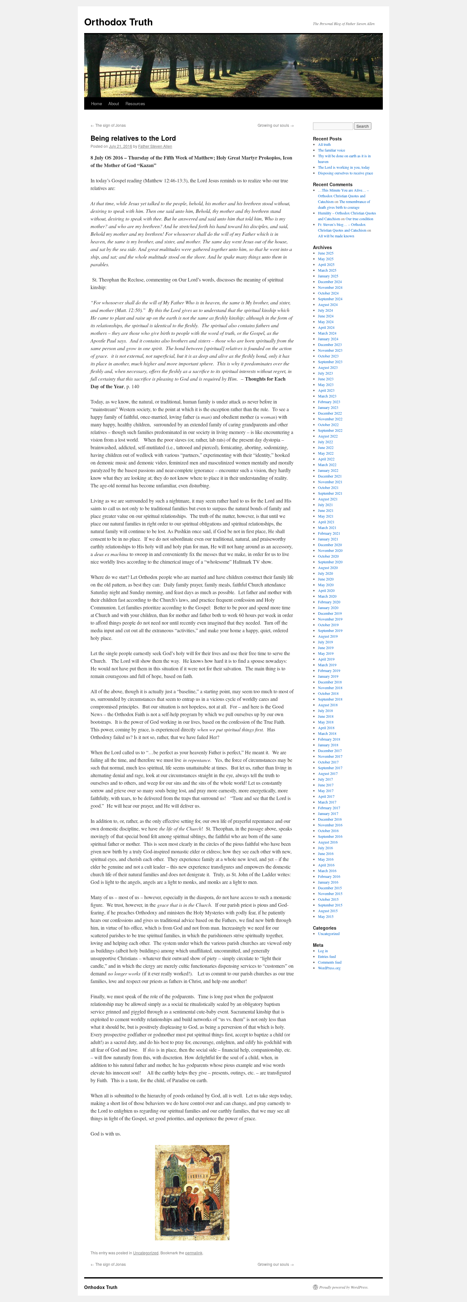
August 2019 (328, 636)
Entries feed (327, 956)
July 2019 (325, 641)
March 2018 (327, 733)
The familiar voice (331, 150)
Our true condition (359, 218)
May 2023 (326, 384)
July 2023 (325, 373)
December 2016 (330, 819)
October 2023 (328, 355)
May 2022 (326, 453)
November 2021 (330, 481)
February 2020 (329, 601)
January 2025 (328, 275)
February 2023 (329, 401)
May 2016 (326, 859)
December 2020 (330, 544)
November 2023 (330, 350)
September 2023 (330, 361)
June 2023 (326, 378)
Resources (135, 103)
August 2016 (328, 841)
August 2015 (328, 910)
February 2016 (329, 876)
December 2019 (330, 613)
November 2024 (330, 287)
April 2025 (326, 264)
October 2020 (328, 556)
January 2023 (328, 407)
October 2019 (328, 624)
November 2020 (330, 550)
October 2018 (328, 693)
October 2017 (328, 761)
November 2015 (330, 893)
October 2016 (328, 830)
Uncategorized (146, 1252)
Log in (323, 950)
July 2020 (325, 573)
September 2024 (330, 298)
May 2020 (326, 584)
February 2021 (329, 533)
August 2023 (328, 367)
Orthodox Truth (118, 21)
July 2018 (325, 710)
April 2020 (326, 590)
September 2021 (330, 493)
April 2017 (326, 796)
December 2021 (330, 475)
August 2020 (328, 567)
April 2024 (326, 327)
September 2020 (330, 561)
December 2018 (330, 681)
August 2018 (328, 704)
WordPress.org (329, 967)
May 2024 (326, 321)
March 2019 (327, 664)
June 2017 (326, 784)
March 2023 (327, 395)
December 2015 (330, 887)
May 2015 (326, 916)
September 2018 (330, 699)
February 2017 (329, 807)
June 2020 (326, 578)
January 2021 (328, 538)
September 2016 (330, 836)
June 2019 (326, 647)
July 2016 (325, 847)
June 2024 (326, 315)
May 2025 (326, 258)
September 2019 (330, 630)
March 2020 (327, 596)
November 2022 (330, 418)
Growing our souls (276, 125)
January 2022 (328, 470)
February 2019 (329, 670)
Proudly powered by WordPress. (344, 1287)
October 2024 (328, 292)
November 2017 (330, 756)
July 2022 (325, 441)
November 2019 (330, 618)
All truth (324, 144)
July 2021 (325, 504)
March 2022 (327, 464)
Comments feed (330, 962)
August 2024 (328, 304)
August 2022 (328, 435)
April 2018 (326, 727)
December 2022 (330, 413)
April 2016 (326, 864)
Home (96, 103)
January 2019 (328, 676)
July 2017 (325, 779)
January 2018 (328, 744)
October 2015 (328, 899)
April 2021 (326, 521)
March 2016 (327, 870)
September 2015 (330, 904)
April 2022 (326, 458)
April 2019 (326, 658)
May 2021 (326, 516)
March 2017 (327, 801)
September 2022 (330, 430)
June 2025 (326, 252)
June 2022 (326, 447)
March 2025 (327, 270)
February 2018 (329, 739)
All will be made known (336, 235)
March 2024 (327, 333)
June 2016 (326, 853)
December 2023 (330, 344)
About (113, 103)
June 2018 (326, 716)
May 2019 (326, 653)
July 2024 (325, 310)
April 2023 (326, 390)
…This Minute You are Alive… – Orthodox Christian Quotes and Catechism (343, 195)
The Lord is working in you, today (344, 167)
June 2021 (326, 510)
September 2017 (330, 767)
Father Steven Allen (155, 146)
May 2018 (326, 721)
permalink (193, 1252)
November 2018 (330, 687)
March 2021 (327, 527)
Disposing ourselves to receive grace (345, 172)
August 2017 (328, 773)
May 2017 (326, 790)
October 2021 (328, 487)
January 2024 (328, 338)
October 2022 (328, 424)
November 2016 (330, 824)
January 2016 (328, 882)
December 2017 (330, 750)
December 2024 (330, 281)
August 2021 (328, 498)
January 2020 (328, 607)
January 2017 (328, 813)
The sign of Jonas (108, 125)
